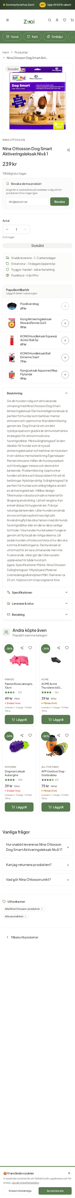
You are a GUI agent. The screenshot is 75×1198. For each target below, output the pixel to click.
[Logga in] (57, 20)
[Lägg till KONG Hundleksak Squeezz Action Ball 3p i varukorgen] (65, 340)
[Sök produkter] (49, 20)
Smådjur (57, 36)
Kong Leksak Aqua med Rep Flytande (38, 372)
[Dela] (68, 150)
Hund (14, 36)
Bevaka (59, 201)
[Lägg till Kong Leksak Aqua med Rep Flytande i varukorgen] (65, 374)
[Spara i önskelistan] (30, 648)
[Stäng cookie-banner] (69, 1173)
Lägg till (21, 719)
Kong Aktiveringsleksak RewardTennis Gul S (35, 321)
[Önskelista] (64, 20)
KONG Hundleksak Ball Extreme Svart (35, 355)
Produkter (21, 52)
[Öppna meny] (7, 20)
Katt (35, 36)
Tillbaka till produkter (24, 937)
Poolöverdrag (29, 304)
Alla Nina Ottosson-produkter (22, 908)
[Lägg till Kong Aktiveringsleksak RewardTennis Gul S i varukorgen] (65, 323)
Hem (5, 52)
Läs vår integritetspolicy (25, 1182)
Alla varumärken (14, 916)
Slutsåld (37, 245)
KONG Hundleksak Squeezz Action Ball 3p (38, 338)
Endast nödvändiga (20, 1190)
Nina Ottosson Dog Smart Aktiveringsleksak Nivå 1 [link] (27, 58)
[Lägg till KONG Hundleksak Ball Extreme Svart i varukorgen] (65, 357)
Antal (5, 220)
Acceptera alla (55, 1190)
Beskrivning (14, 393)
